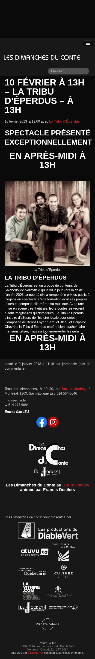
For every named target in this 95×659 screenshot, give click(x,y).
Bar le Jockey (74, 389)
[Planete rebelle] (47, 624)
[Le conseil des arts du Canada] (57, 591)
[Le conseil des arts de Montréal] (63, 552)
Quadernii (36, 652)
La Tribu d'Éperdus (64, 121)
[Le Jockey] (31, 608)
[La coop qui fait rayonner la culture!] (63, 572)
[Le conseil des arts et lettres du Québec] (32, 572)
